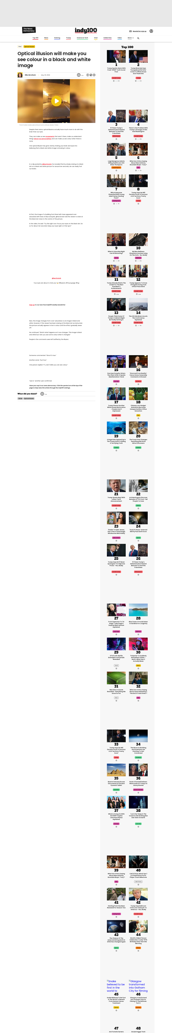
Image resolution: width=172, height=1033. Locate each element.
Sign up (32, 305)
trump (138, 78)
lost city (138, 824)
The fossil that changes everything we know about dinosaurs (138, 441)
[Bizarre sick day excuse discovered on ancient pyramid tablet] (116, 769)
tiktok (20, 398)
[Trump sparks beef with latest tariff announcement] (116, 485)
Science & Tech (82, 38)
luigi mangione (116, 167)
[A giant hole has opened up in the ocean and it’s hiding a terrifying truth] (116, 427)
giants (138, 505)
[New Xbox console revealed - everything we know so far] (116, 678)
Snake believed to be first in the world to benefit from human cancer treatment (116, 1000)
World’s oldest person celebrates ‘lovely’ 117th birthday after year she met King (138, 940)
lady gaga (116, 631)
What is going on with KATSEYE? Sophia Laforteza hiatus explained (116, 816)
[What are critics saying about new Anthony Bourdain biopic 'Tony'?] (138, 149)
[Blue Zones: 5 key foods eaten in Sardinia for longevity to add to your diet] (138, 609)
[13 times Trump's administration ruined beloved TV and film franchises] (116, 116)
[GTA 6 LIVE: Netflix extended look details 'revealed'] (116, 643)
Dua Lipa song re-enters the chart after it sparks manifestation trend (116, 375)
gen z (138, 665)
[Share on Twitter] (91, 75)
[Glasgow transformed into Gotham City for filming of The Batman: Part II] (138, 986)
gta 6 (116, 665)
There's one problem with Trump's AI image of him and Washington (138, 129)
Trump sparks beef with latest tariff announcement (116, 499)
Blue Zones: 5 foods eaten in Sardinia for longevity (138, 622)
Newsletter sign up (139, 31)
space (138, 537)
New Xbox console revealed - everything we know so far (116, 691)
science (138, 447)
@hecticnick (46, 164)
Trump (68, 38)
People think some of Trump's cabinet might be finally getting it (116, 318)
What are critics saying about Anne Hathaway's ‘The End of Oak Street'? (138, 691)
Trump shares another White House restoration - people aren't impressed (116, 408)
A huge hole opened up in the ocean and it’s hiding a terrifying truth (116, 441)
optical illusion (29, 46)
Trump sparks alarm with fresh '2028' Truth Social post (116, 70)
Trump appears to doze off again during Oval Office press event (138, 284)
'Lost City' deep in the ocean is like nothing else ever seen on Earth (138, 815)
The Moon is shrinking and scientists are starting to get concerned (138, 750)
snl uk (116, 258)
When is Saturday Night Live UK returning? (116, 252)
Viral (95, 38)
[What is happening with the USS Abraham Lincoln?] (138, 304)
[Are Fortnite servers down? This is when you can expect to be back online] (116, 1019)
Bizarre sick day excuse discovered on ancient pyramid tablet (116, 783)
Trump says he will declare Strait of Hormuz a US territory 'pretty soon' (138, 195)
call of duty (138, 881)
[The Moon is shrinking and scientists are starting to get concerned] (138, 735)
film (138, 167)
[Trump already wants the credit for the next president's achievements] (116, 271)
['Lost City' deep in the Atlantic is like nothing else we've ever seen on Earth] (138, 802)
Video (120, 38)
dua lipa (116, 381)
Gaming (57, 38)
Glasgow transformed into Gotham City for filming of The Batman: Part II (138, 1000)
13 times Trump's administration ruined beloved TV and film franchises (116, 130)
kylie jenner (116, 537)
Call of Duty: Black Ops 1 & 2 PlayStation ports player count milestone (138, 875)
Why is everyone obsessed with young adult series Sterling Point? (116, 195)
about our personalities (42, 139)
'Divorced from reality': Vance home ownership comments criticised (138, 375)
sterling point (116, 201)
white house (116, 136)
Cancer (116, 1007)
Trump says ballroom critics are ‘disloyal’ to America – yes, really (138, 907)
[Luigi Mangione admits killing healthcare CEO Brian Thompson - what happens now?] (116, 149)
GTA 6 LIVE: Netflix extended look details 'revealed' (116, 657)
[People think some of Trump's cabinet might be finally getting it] (116, 304)
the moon (138, 757)
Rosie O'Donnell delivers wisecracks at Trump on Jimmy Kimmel (138, 783)
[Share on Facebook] (87, 75)
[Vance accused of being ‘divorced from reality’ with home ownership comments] (138, 361)
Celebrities (107, 38)
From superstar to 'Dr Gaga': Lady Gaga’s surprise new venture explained (116, 624)
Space (116, 948)
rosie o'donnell (138, 789)
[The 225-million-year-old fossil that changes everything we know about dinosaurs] (138, 427)
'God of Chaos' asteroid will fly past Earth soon (138, 530)
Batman (138, 1007)
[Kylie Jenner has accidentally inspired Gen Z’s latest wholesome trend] (116, 517)
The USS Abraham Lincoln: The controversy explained (138, 318)
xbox (116, 698)
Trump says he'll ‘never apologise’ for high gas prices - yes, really (116, 563)
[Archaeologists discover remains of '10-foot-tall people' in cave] (138, 485)
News (46, 38)
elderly (138, 948)
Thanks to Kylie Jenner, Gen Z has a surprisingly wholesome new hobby (116, 531)
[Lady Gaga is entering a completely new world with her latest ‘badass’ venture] (116, 609)
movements (49, 136)
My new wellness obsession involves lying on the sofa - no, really (138, 253)
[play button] (56, 101)
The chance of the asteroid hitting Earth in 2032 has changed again (116, 940)
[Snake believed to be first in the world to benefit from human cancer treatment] (116, 986)
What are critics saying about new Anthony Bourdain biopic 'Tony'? (138, 163)
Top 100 (35, 38)
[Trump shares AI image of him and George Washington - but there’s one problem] (138, 116)
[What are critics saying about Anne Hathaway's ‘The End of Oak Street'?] (138, 678)
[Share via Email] (94, 75)
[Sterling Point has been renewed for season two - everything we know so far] (116, 894)
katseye (116, 824)
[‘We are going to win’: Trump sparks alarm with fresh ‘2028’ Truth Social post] (116, 56)
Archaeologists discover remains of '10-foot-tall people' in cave (138, 499)
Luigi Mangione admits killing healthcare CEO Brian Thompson (116, 163)
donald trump (116, 291)
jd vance (138, 381)
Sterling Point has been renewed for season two (116, 907)
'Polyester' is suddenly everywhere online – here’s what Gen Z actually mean (138, 658)
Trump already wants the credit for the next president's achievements (116, 285)
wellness (138, 258)
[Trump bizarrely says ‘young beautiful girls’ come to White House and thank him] (138, 56)
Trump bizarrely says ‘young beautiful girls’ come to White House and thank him (138, 70)
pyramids (116, 789)
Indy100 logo (86, 31)
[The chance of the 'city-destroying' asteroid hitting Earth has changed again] (116, 926)
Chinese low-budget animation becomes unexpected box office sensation (138, 408)
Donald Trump (116, 78)
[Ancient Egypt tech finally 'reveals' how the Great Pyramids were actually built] (138, 1019)
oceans (116, 447)
